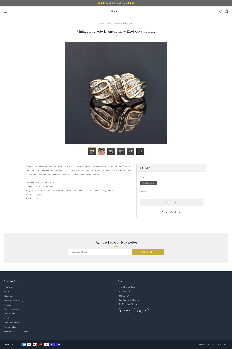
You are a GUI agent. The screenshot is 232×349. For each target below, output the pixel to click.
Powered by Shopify (206, 344)
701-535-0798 (125, 291)
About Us (8, 305)
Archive (7, 318)
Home (102, 23)
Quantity (143, 191)
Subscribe (147, 252)
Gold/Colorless (148, 183)
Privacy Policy (10, 313)
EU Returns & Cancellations (16, 331)
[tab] (92, 151)
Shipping (8, 296)
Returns (7, 291)
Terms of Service (11, 309)
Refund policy (10, 327)
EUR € (8, 344)
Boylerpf (116, 11)
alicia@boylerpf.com (127, 287)
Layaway (8, 287)
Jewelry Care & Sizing (13, 300)
